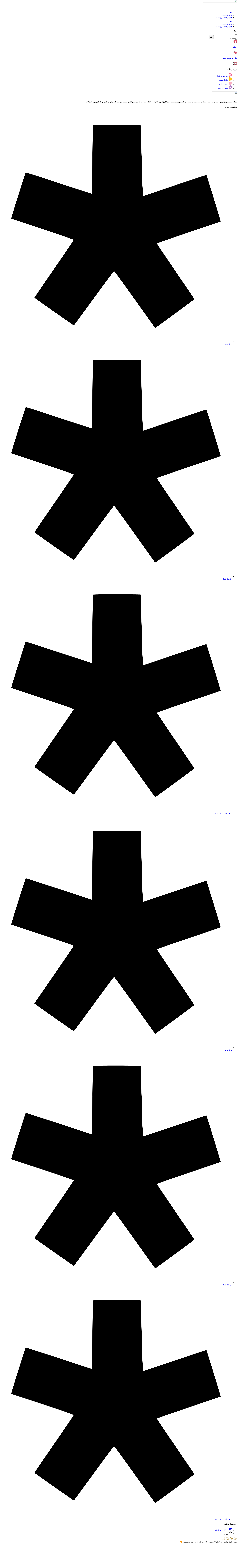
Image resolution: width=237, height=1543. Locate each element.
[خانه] (235, 42)
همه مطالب (227, 15)
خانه (230, 13)
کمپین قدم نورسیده (224, 17)
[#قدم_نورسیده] (235, 53)
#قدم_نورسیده (230, 58)
